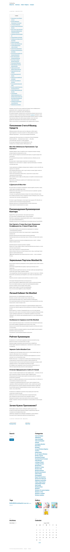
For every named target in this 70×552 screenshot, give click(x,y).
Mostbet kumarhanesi (40, 472)
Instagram (25, 548)
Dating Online (38, 452)
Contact (32, 4)
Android (37, 442)
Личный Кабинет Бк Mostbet (16, 37)
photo (22, 503)
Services (17, 4)
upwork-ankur (12, 11)
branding (18, 503)
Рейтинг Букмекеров (15, 42)
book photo (12, 503)
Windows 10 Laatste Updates (42, 490)
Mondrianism (38, 465)
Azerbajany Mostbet (40, 444)
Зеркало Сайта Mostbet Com (16, 43)
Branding (37, 447)
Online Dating (38, 473)
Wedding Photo (39, 486)
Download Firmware (40, 457)
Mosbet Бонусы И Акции (16, 104)
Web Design (38, 485)
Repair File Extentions (40, 477)
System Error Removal (40, 478)
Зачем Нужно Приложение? (16, 48)
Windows (37, 488)
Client (22, 4)
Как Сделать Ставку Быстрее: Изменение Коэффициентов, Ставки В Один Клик (17, 31)
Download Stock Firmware (41, 459)
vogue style (26, 503)
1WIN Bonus (38, 437)
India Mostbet (38, 460)
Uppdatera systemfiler (40, 480)
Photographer (38, 475)
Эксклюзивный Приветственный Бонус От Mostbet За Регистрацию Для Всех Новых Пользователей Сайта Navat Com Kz (16, 96)
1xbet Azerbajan (39, 439)
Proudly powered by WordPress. (18, 548)
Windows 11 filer (39, 491)
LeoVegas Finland (39, 462)
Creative (37, 450)
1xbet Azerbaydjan (39, 440)
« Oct (39, 542)
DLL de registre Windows (41, 454)
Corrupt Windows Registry (41, 449)
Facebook (29, 548)
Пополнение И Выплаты (16, 63)
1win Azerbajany (39, 435)
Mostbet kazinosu (39, 470)
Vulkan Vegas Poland (40, 482)
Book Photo (26, 418)
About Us (11, 4)
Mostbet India (38, 468)
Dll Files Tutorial (39, 455)
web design (30, 503)
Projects (27, 4)
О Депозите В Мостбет (15, 24)
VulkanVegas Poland (40, 483)
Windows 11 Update (40, 493)
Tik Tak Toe (12, 3)
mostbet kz (33, 114)
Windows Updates (39, 495)
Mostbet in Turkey (39, 467)
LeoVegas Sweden (39, 463)
